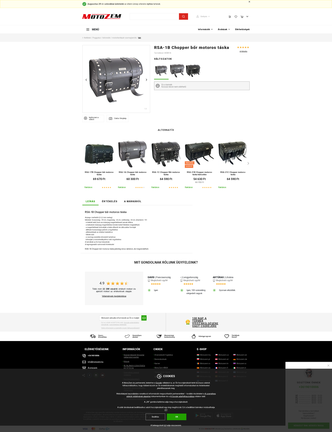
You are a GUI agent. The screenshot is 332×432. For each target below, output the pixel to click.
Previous (86, 80)
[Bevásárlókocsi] (243, 16)
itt (165, 425)
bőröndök (106, 38)
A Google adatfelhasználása (182, 396)
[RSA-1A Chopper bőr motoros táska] (177, 71)
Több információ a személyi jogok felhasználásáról (120, 328)
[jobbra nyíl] (247, 163)
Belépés (204, 16)
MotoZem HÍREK (161, 368)
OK (176, 417)
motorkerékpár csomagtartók (124, 38)
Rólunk (126, 361)
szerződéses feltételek (117, 325)
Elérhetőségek (242, 29)
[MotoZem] (101, 16)
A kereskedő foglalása (164, 355)
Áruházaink (92, 368)
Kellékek (87, 38)
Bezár (328, 365)
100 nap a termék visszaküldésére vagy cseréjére (205, 322)
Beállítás (155, 417)
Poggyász (97, 38)
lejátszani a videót (94, 118)
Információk (204, 29)
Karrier (157, 363)
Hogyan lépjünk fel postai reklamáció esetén (134, 356)
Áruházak (222, 29)
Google (159, 383)
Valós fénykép (120, 118)
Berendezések (161, 359)
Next (146, 80)
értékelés (243, 51)
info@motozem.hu (95, 362)
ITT (166, 410)
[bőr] (116, 79)
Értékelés (109, 201)
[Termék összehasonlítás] (230, 16)
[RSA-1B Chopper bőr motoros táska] (161, 71)
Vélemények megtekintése (114, 296)
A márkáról (132, 201)
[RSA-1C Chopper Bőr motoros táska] (193, 71)
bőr (139, 38)
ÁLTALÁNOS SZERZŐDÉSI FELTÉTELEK (134, 367)
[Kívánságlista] (236, 16)
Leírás (90, 201)
